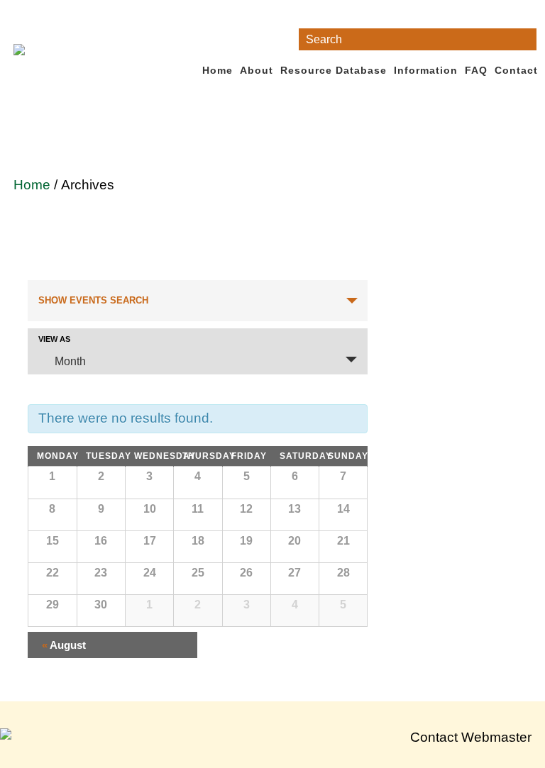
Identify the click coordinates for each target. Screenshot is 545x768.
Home (217, 70)
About (256, 70)
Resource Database (333, 70)
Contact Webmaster (471, 737)
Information (426, 70)
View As (54, 339)
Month (70, 361)
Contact (516, 70)
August (64, 645)
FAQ (476, 70)
